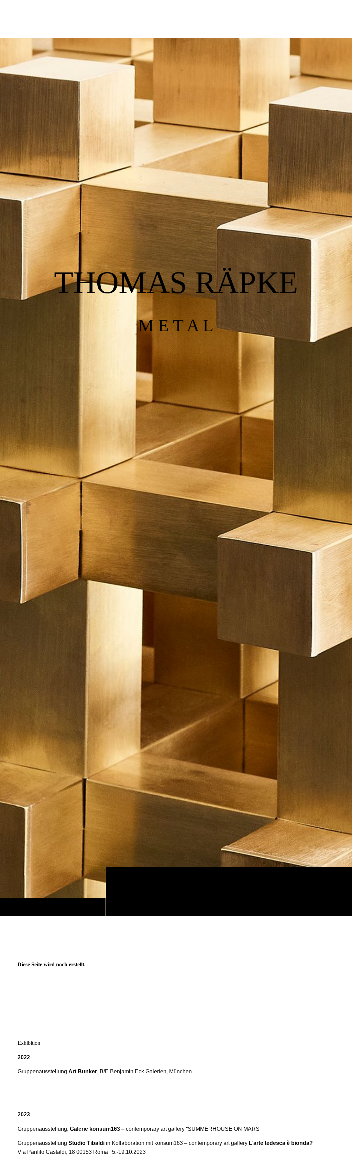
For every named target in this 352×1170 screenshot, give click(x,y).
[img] (176, 476)
